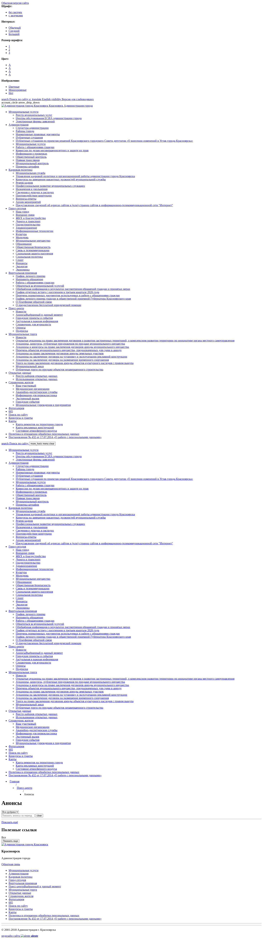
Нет (11, 93)
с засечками (16, 15)
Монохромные (17, 89)
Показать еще (10, 841)
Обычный (15, 27)
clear (39, 815)
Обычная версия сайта (15, 2)
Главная (14, 781)
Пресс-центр (24, 787)
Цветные (14, 86)
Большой (14, 34)
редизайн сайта (19, 935)
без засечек (15, 12)
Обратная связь (10, 864)
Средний (14, 30)
